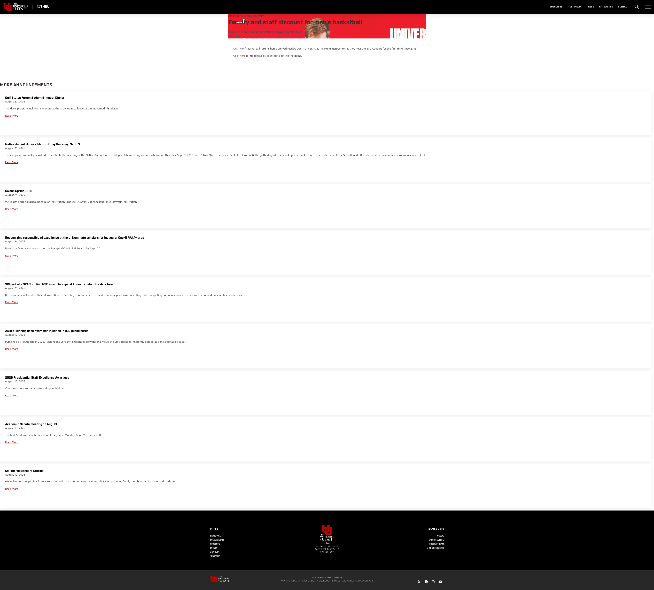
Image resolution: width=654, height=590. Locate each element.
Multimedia (574, 6)
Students (215, 544)
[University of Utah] (225, 579)
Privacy (336, 580)
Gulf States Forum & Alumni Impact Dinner (35, 98)
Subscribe (556, 6)
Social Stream (436, 544)
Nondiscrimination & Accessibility (299, 580)
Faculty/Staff (217, 540)
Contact (623, 6)
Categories (606, 6)
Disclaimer (324, 580)
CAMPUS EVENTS (436, 540)
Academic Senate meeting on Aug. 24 (31, 424)
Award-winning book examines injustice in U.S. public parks (46, 331)
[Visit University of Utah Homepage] (16, 7)
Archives (214, 552)
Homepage (215, 536)
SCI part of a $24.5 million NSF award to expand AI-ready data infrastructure (59, 284)
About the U (348, 580)
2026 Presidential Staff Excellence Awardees (37, 378)
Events (213, 548)
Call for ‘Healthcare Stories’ (24, 471)
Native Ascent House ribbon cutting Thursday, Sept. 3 (42, 144)
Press (590, 6)
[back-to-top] (650, 583)
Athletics (234, 15)
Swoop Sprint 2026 (18, 191)
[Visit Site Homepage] (327, 540)
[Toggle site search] (636, 7)
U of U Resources (435, 548)
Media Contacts (365, 580)
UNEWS (440, 536)
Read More (11, 115)
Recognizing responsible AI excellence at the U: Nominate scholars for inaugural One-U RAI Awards (74, 238)
